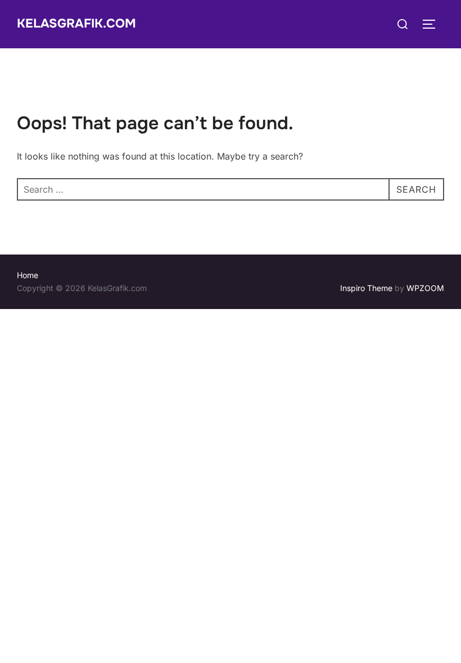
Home (27, 275)
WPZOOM (425, 288)
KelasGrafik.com (76, 23)
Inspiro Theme (366, 288)
